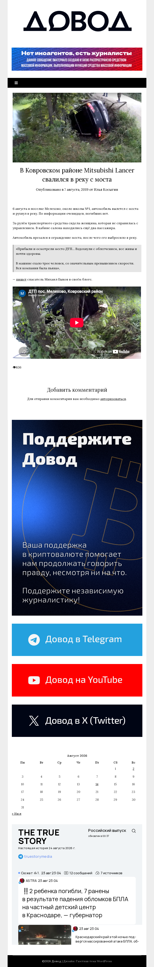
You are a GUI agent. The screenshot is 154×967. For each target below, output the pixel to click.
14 (97, 784)
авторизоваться (113, 399)
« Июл (16, 814)
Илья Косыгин (106, 189)
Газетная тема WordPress (94, 961)
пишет (21, 279)
